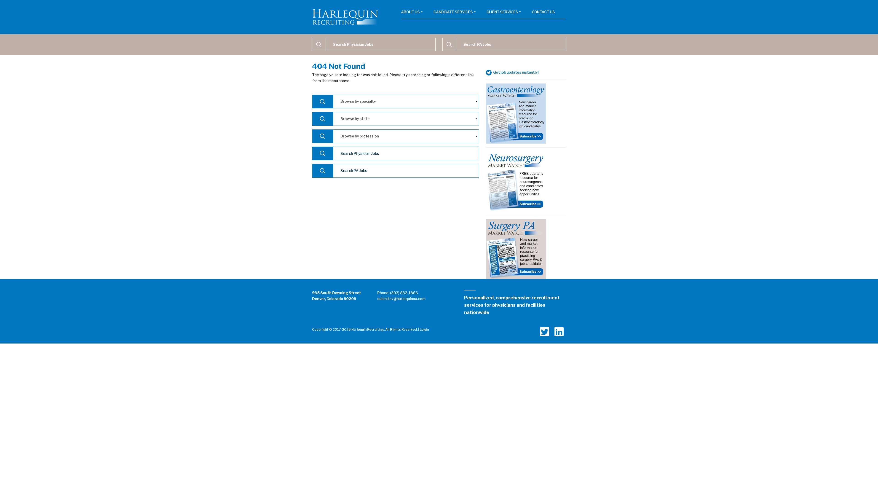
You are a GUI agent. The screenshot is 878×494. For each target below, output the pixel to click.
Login (424, 329)
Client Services (502, 12)
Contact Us (543, 12)
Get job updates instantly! (516, 72)
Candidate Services (453, 12)
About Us (410, 12)
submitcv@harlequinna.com (401, 299)
